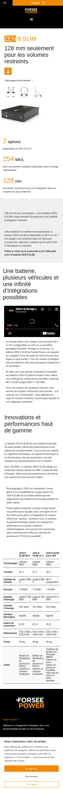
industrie (34, 242)
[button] (31, 19)
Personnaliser (31, 776)
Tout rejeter (31, 784)
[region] (31, 763)
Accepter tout (31, 768)
